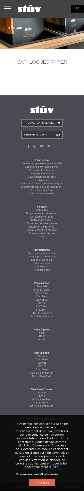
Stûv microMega (41, 376)
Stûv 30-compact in (41, 372)
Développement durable (42, 177)
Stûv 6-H (42, 286)
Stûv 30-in (42, 369)
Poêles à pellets (42, 329)
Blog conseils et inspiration (41, 213)
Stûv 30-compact (42, 313)
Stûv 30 (42, 303)
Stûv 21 (42, 362)
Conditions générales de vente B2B (42, 163)
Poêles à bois (41, 283)
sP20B (42, 336)
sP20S (41, 339)
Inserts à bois (41, 352)
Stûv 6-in (42, 356)
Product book (42, 270)
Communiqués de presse (42, 253)
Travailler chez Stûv (41, 190)
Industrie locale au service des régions (42, 183)
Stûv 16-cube (41, 289)
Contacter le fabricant (42, 170)
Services (42, 206)
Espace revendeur (41, 260)
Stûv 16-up (41, 293)
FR (78, 8)
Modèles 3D (41, 266)
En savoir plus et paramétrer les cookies (37, 474)
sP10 (42, 333)
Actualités (42, 210)
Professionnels (41, 250)
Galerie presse (42, 263)
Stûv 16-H (41, 296)
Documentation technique (42, 223)
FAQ (41, 236)
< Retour (15, 28)
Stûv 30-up (41, 306)
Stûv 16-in (42, 359)
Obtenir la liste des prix (42, 233)
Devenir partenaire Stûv (42, 256)
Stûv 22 (42, 366)
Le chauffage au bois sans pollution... (42, 187)
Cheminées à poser (42, 389)
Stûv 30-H (41, 309)
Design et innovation (42, 173)
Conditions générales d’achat (42, 166)
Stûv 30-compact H (41, 316)
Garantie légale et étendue (41, 230)
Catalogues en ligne (41, 216)
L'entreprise (42, 160)
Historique (42, 180)
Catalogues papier (42, 220)
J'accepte (42, 482)
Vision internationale (42, 193)
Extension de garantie (41, 226)
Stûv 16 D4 (42, 299)
